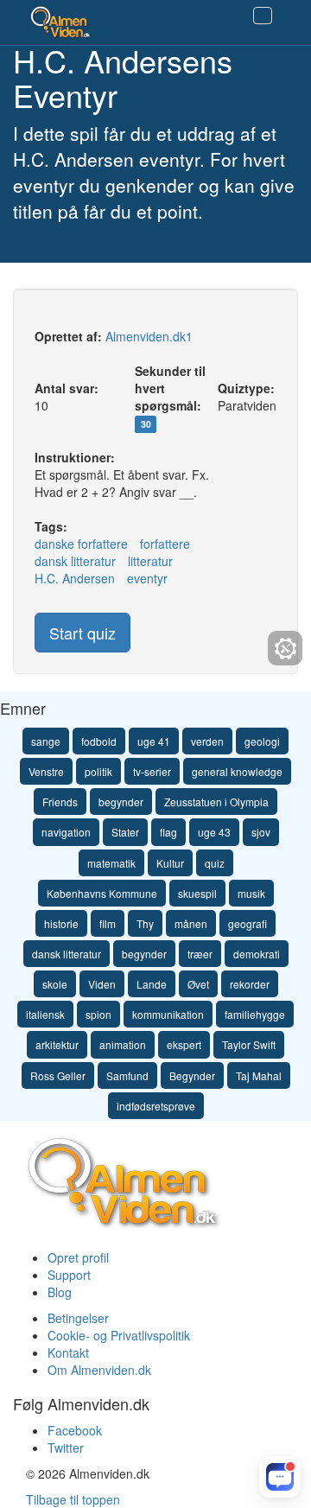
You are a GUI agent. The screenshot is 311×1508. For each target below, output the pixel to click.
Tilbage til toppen (73, 1499)
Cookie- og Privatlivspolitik (119, 1335)
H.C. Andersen (75, 578)
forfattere (165, 543)
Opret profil (78, 1257)
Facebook (75, 1430)
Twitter (66, 1447)
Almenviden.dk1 (149, 336)
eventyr (147, 578)
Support (69, 1274)
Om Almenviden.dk (99, 1369)
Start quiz (82, 632)
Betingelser (78, 1318)
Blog (60, 1292)
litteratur (150, 560)
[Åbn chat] (280, 1477)
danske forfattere (81, 543)
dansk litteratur (75, 560)
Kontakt (68, 1352)
